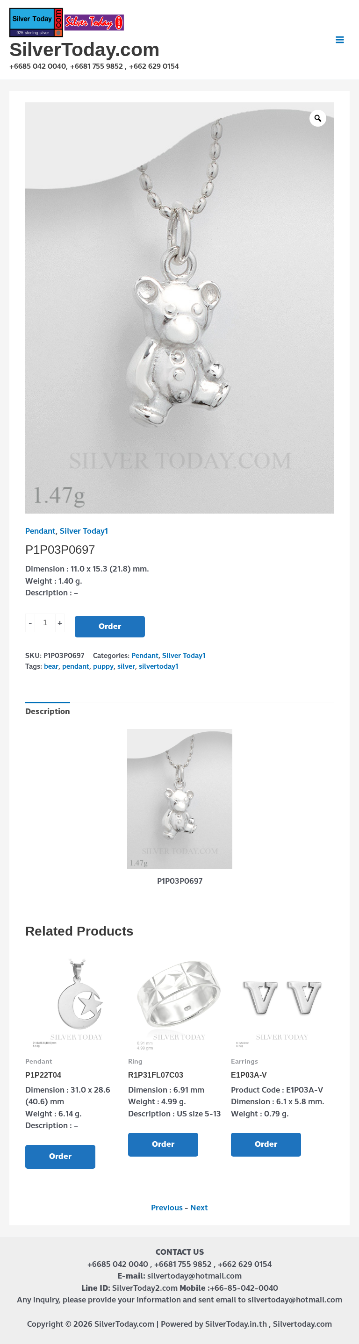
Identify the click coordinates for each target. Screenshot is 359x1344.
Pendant (40, 531)
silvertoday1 (158, 666)
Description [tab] (47, 711)
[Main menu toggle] (340, 40)
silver (126, 666)
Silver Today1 (84, 531)
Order (110, 626)
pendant (75, 666)
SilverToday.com (84, 49)
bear (51, 666)
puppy (103, 666)
